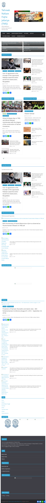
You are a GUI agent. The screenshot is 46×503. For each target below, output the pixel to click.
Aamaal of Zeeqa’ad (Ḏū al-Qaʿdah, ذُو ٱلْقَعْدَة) (37, 136)
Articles (32, 33)
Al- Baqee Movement (6, 471)
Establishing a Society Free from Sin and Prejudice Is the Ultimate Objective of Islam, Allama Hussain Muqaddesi (37, 88)
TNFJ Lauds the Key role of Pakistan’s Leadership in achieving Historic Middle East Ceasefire (11, 47)
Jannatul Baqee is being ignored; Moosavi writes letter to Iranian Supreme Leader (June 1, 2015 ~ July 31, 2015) (26, 360)
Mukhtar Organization (6, 468)
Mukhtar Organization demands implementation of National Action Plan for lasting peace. (33, 47)
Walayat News (4, 456)
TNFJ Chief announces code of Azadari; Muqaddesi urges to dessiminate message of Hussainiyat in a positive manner (11, 42)
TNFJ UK (3, 459)
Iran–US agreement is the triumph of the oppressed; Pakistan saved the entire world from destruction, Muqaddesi (11, 77)
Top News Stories (6, 36)
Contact (13, 36)
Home (3, 33)
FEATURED (4, 113)
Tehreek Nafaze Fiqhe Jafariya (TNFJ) (6, 17)
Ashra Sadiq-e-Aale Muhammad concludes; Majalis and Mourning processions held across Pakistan (25, 242)
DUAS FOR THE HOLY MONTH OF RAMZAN (37, 142)
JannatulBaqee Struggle (17, 33)
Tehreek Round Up (21, 36)
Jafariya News (4, 454)
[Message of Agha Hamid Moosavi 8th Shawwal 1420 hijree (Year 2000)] (5, 151)
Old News (26, 33)
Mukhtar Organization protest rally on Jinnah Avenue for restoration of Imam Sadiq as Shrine (33, 42)
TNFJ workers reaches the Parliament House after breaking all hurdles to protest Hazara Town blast (26, 376)
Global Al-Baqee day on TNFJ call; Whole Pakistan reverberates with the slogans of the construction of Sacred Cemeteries (12, 122)
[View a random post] (43, 34)
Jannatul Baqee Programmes (11, 113)
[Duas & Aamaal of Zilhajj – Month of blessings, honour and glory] (27, 130)
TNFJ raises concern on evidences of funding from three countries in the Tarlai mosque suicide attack (37, 71)
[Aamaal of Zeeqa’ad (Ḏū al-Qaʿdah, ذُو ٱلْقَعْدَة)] (27, 137)
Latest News (5, 185)
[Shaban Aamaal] (34, 105)
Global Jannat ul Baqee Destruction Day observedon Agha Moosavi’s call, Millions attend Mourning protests (15, 142)
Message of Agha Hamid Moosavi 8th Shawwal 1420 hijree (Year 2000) (15, 150)
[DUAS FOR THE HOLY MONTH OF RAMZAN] (27, 143)
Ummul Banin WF (5, 466)
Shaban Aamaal (29, 114)
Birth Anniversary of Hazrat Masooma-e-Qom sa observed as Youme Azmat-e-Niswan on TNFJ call (21, 224)
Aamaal (8, 33)
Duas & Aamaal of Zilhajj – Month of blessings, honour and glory (37, 129)
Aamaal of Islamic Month (29, 111)
